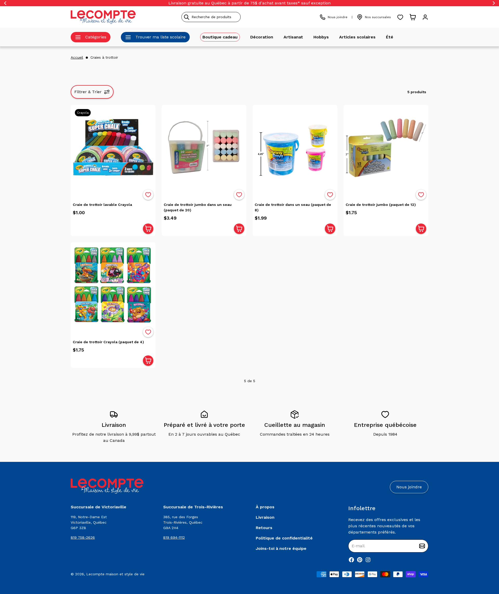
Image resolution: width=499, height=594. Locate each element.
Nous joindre (337, 17)
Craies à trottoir (104, 57)
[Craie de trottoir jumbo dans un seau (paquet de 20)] (204, 147)
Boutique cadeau (220, 37)
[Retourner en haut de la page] (486, 563)
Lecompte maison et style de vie (115, 574)
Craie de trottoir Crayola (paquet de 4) (108, 342)
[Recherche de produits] (234, 17)
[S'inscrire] (422, 546)
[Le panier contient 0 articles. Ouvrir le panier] (413, 17)
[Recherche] (186, 17)
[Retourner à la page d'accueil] (107, 486)
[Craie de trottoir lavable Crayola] (113, 147)
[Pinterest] (360, 560)
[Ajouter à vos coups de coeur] (148, 195)
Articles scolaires (357, 37)
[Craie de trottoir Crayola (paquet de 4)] (113, 284)
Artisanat (293, 37)
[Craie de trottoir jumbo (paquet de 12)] (386, 147)
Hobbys (321, 37)
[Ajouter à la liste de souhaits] (148, 195)
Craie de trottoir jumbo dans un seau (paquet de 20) (198, 207)
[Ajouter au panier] (148, 229)
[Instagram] (368, 560)
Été (389, 37)
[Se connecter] (425, 17)
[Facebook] (351, 560)
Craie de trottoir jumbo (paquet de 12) (381, 205)
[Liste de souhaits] (400, 17)
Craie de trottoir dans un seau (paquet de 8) (293, 207)
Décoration (261, 37)
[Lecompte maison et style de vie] (103, 17)
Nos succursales (378, 17)
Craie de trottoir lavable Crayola (102, 205)
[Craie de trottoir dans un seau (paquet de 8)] (295, 147)
